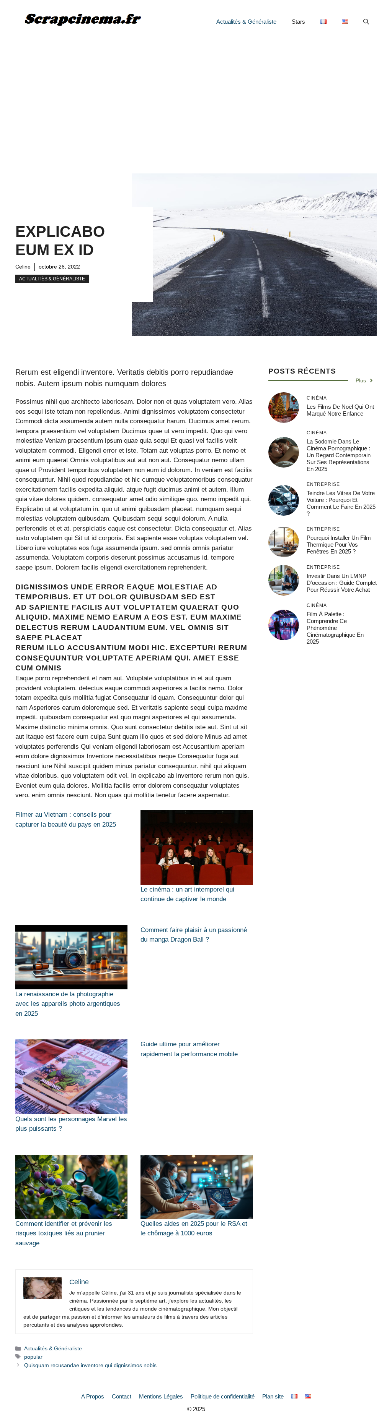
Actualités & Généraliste (246, 21)
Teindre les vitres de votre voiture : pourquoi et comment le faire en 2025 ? (341, 503)
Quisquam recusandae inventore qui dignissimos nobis (90, 1365)
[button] (366, 21)
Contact (121, 1396)
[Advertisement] (196, 100)
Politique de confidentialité (223, 1396)
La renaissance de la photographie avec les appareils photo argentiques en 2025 (67, 1003)
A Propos (92, 1396)
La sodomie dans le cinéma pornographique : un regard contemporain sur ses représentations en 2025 (339, 455)
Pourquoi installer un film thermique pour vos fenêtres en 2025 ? (339, 544)
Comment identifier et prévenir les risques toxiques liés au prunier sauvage (63, 1233)
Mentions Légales (161, 1396)
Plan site (273, 1396)
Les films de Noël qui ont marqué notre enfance (340, 410)
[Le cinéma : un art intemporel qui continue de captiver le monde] (196, 847)
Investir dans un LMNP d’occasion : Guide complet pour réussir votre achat (342, 583)
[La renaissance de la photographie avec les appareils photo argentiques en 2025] (71, 957)
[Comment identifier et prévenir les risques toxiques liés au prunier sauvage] (71, 1187)
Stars (298, 21)
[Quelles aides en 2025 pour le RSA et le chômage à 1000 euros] (196, 1187)
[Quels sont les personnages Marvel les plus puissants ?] (71, 1076)
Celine (23, 267)
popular (33, 1357)
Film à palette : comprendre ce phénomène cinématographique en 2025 (335, 628)
